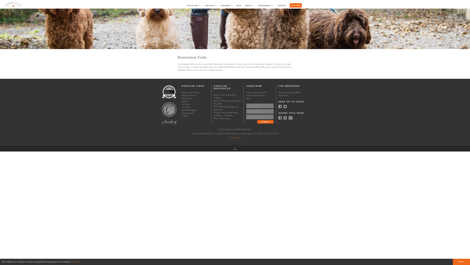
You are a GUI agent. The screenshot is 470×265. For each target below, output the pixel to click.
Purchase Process (189, 95)
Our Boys (186, 104)
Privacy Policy (235, 138)
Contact (281, 6)
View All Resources (222, 118)
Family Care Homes (190, 92)
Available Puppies (189, 110)
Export (184, 101)
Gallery (185, 116)
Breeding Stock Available (289, 92)
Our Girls (186, 107)
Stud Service (283, 95)
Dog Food (295, 5)
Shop (238, 6)
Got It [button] (461, 262)
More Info (75, 261)
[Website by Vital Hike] (235, 148)
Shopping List (188, 113)
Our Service (187, 98)
